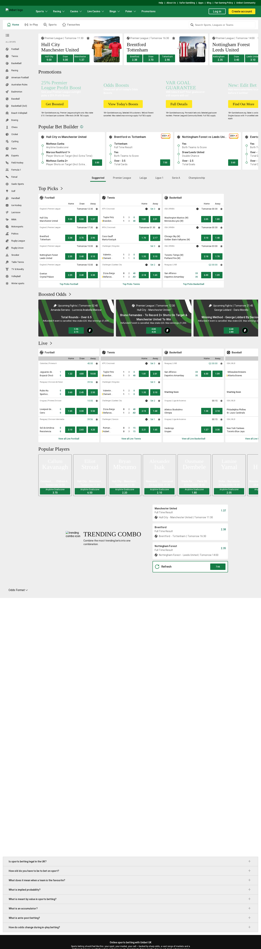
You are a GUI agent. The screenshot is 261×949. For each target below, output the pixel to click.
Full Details (178, 104)
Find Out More (243, 104)
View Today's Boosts (123, 104)
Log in (217, 11)
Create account (242, 11)
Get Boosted (55, 104)
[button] (49, 58)
